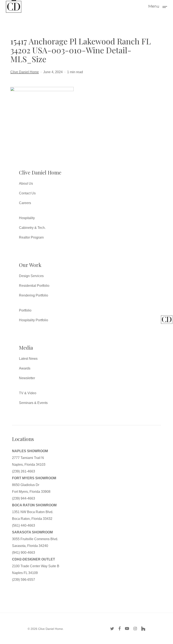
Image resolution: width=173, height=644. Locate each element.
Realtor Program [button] (31, 237)
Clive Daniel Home (24, 72)
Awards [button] (24, 368)
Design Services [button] (31, 276)
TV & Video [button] (27, 393)
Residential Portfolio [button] (34, 285)
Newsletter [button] (27, 378)
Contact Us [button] (27, 193)
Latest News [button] (28, 358)
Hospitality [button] (27, 218)
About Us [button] (26, 183)
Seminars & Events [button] (33, 403)
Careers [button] (25, 203)
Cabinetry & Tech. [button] (32, 227)
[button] (157, 6)
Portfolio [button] (25, 310)
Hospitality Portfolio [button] (33, 320)
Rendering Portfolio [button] (33, 295)
